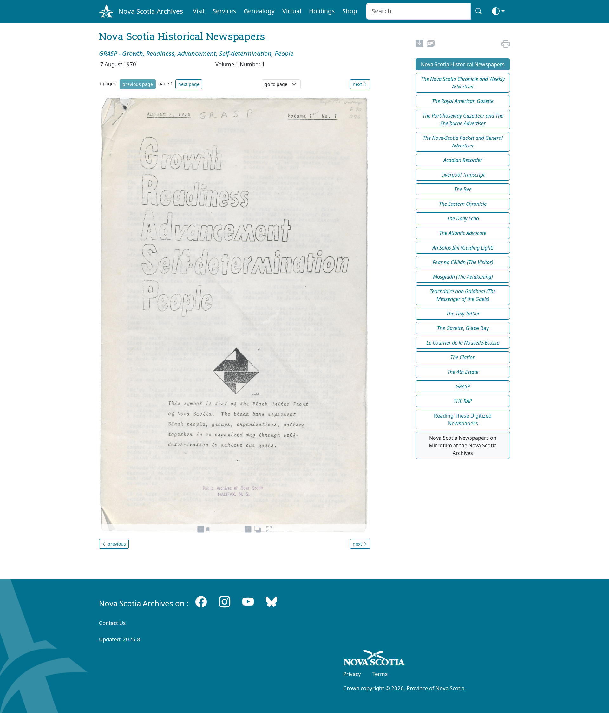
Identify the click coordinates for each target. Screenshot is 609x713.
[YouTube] (248, 602)
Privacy (352, 673)
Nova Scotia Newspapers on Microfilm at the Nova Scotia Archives (463, 445)
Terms (380, 673)
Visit (199, 11)
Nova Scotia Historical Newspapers (463, 64)
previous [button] (116, 544)
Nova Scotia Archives (150, 11)
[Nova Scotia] (374, 658)
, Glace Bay (463, 328)
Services (224, 11)
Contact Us (112, 622)
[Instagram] (224, 602)
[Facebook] (201, 602)
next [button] (358, 84)
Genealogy (259, 11)
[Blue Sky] (271, 602)
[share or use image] (431, 44)
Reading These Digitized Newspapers (463, 419)
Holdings (322, 11)
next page (189, 84)
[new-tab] (419, 44)
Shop (349, 11)
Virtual (291, 11)
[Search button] (478, 11)
